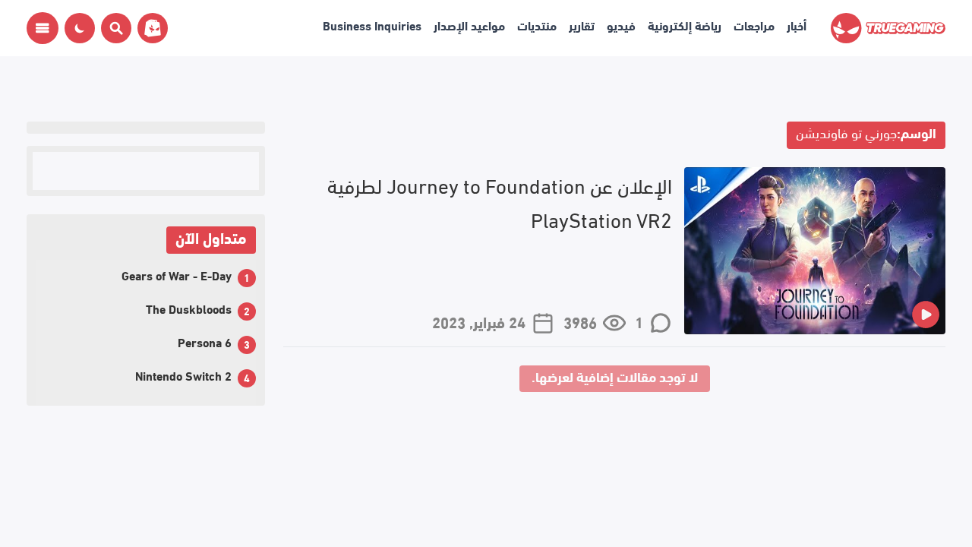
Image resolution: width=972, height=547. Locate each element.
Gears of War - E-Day (177, 274)
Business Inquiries (372, 24)
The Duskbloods (189, 308)
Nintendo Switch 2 (183, 375)
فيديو (621, 24)
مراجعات (754, 24)
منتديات (537, 24)
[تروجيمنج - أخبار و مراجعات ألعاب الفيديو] (888, 28)
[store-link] (149, 28)
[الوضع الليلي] (80, 28)
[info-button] (42, 28)
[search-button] (113, 28)
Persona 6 (205, 341)
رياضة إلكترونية (684, 24)
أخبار (796, 24)
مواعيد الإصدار (469, 24)
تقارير (582, 24)
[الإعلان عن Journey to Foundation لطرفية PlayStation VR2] (814, 250)
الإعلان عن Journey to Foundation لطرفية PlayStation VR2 (499, 201)
